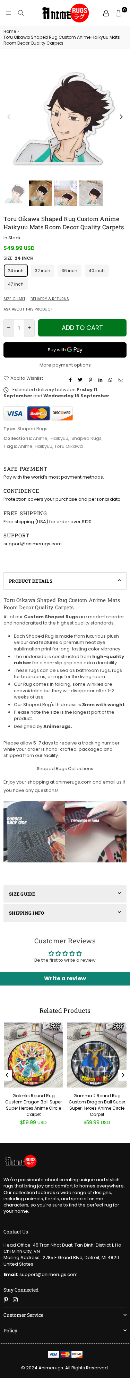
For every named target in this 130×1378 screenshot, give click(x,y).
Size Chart (14, 299)
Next (121, 117)
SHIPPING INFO (26, 913)
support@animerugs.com (40, 1274)
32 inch (42, 271)
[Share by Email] (122, 380)
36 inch (69, 271)
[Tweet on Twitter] (81, 380)
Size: (18, 258)
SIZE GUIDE (22, 894)
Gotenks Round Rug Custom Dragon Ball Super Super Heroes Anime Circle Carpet (33, 1105)
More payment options (65, 365)
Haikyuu (59, 438)
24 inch (16, 271)
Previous (8, 117)
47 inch (16, 284)
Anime (40, 438)
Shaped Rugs (86, 438)
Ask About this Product (28, 309)
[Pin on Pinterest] (91, 380)
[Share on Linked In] (101, 380)
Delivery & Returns (50, 299)
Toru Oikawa (68, 446)
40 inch (97, 271)
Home (9, 31)
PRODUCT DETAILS (30, 581)
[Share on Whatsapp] (111, 380)
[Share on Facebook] (71, 380)
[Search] (21, 13)
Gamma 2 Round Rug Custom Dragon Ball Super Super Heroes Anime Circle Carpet (97, 1105)
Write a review (65, 978)
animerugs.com (73, 782)
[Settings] (106, 13)
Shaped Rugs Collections (65, 768)
